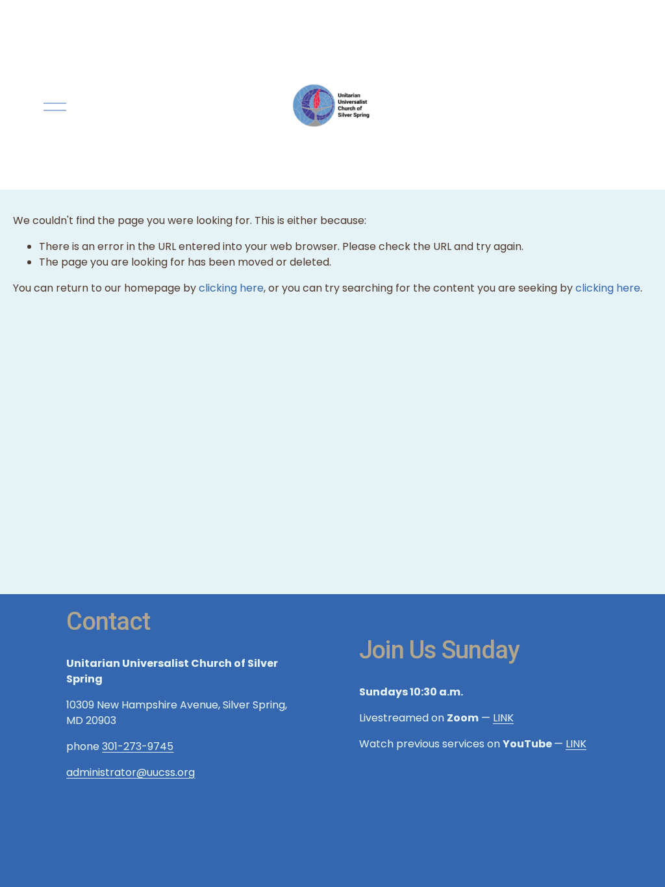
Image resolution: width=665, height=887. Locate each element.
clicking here (231, 288)
